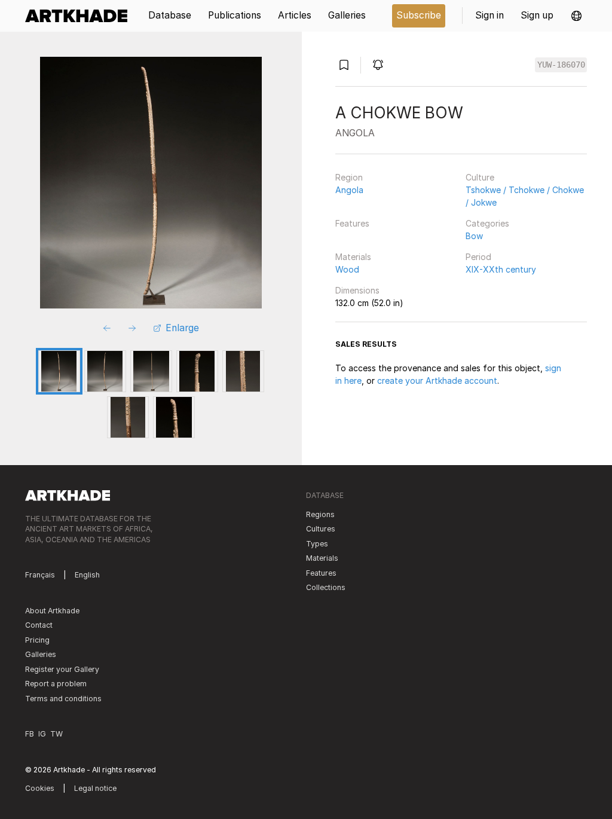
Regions (320, 514)
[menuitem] (80, 16)
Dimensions (357, 290)
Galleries (40, 654)
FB (29, 733)
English (87, 574)
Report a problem (56, 683)
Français (40, 574)
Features (352, 223)
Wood (347, 269)
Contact (39, 625)
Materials (353, 257)
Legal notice (95, 788)
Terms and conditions (63, 698)
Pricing (37, 639)
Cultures (320, 528)
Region (349, 177)
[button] (576, 15)
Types (317, 543)
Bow (474, 236)
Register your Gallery (62, 669)
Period (478, 257)
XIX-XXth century (501, 269)
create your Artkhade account (437, 380)
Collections (325, 587)
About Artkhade (52, 610)
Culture (480, 177)
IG (42, 733)
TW (56, 733)
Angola (349, 190)
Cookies (39, 788)
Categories (487, 223)
